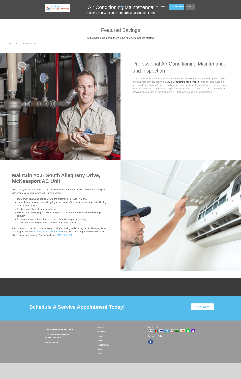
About (100, 336)
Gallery (101, 340)
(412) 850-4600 (64, 235)
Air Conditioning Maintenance (184, 82)
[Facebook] (150, 341)
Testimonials (103, 345)
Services (102, 332)
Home (101, 327)
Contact (101, 354)
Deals (100, 349)
